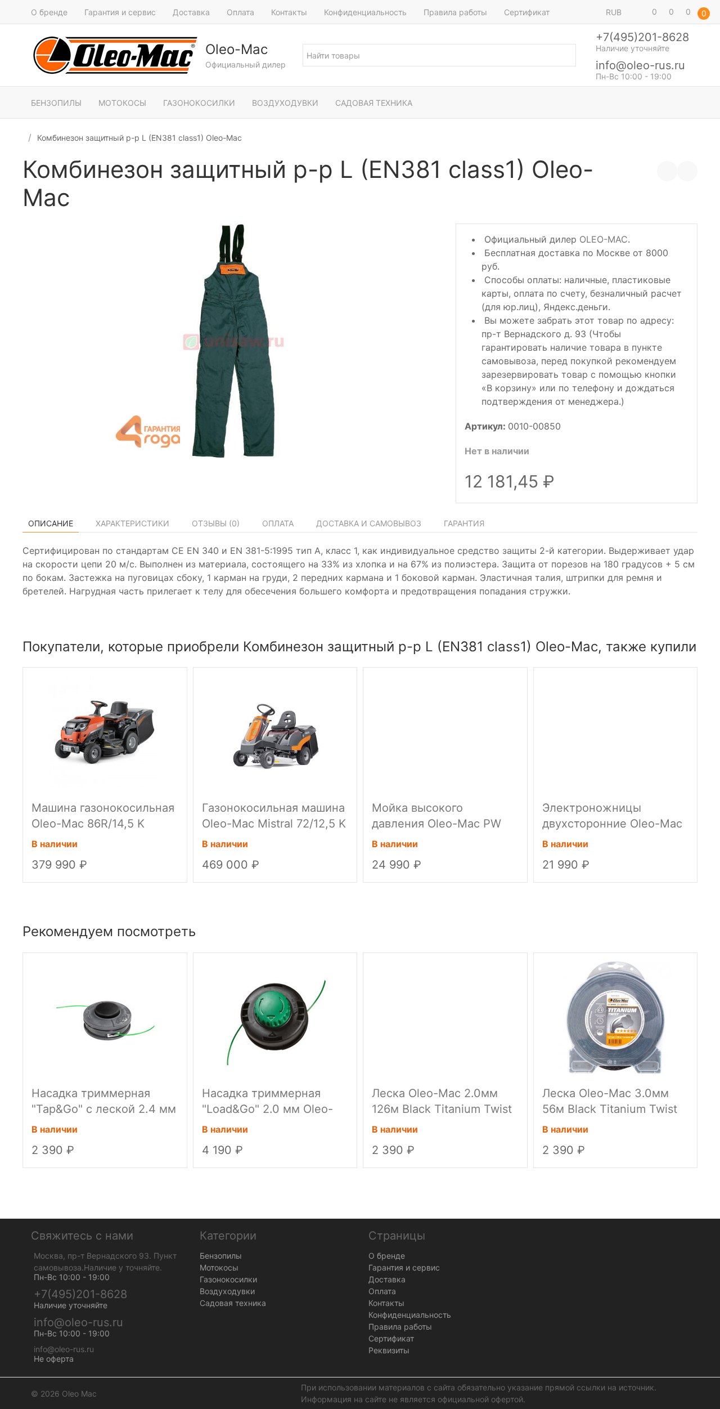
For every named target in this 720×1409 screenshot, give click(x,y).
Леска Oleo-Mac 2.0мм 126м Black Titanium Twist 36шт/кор (442, 1108)
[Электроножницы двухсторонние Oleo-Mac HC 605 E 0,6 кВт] (615, 731)
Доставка (191, 12)
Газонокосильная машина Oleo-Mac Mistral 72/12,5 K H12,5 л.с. (274, 823)
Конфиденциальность (365, 12)
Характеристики (132, 523)
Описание (50, 523)
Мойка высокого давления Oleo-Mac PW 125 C (436, 823)
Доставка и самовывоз (368, 523)
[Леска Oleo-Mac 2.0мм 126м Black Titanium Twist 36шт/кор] (445, 1016)
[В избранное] (687, 171)
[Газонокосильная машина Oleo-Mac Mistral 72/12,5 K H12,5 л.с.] (275, 731)
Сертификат (527, 12)
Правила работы (455, 12)
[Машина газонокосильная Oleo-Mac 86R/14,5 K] (104, 731)
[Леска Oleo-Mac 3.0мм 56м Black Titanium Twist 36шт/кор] (615, 1016)
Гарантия (464, 523)
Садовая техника (373, 103)
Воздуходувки (285, 103)
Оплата (240, 12)
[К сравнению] (667, 171)
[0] (638, 12)
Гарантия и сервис (120, 12)
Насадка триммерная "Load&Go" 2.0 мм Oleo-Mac (267, 1108)
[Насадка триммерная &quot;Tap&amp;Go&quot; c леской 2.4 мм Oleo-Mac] (104, 1016)
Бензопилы (56, 103)
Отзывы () (216, 523)
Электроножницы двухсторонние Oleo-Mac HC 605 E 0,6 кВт (612, 823)
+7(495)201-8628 (642, 37)
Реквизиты (389, 1350)
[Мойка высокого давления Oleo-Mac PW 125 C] (445, 731)
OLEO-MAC (603, 239)
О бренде (49, 12)
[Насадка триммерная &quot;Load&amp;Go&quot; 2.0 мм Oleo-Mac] (275, 1016)
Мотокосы (122, 103)
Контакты (289, 12)
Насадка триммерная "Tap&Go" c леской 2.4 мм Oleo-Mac (104, 1108)
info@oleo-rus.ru (640, 65)
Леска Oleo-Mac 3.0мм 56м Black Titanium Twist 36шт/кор (609, 1108)
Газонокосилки (199, 103)
